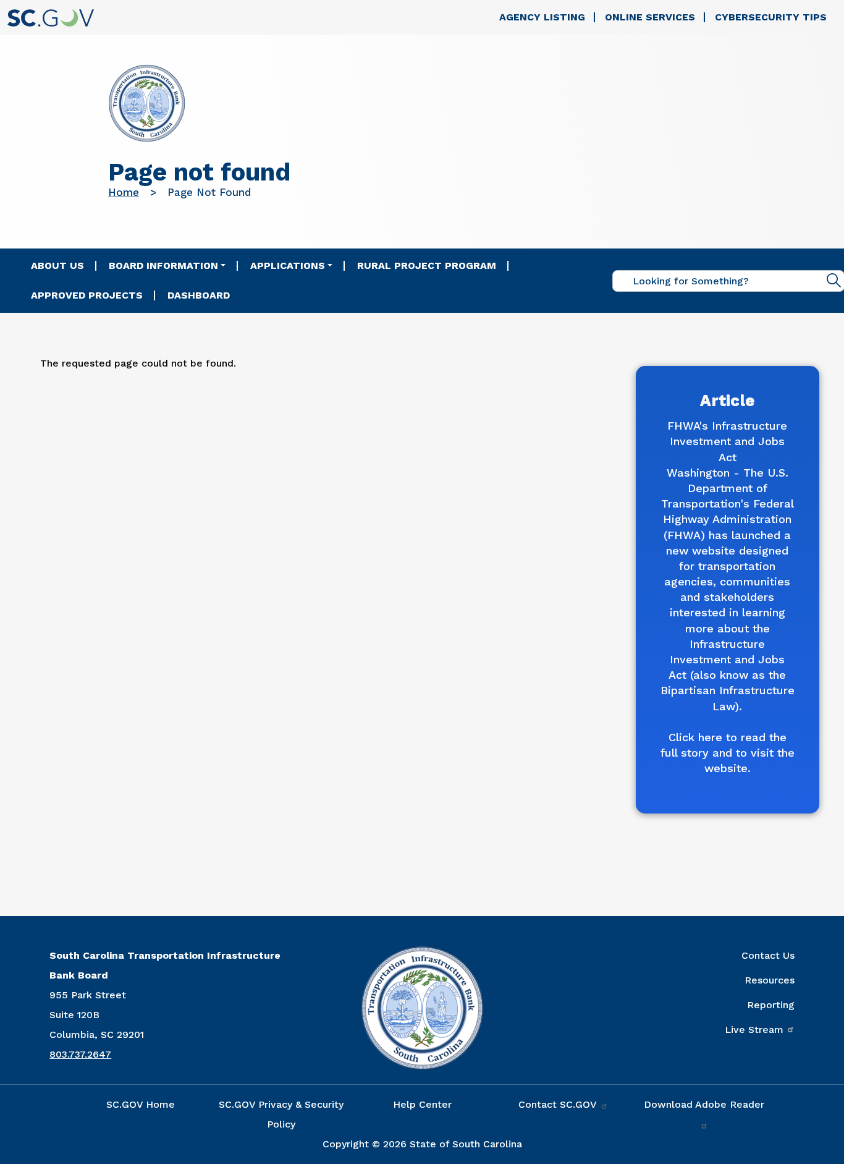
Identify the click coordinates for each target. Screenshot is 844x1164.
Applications (287, 265)
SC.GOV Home (140, 1104)
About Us (57, 265)
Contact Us (768, 955)
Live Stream (754, 1029)
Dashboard (198, 295)
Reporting (771, 1005)
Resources (770, 980)
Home (123, 192)
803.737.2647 (80, 1054)
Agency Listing (542, 17)
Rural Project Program (426, 265)
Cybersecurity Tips (771, 17)
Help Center (422, 1104)
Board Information (163, 265)
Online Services (650, 17)
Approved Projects (87, 295)
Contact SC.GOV (558, 1104)
